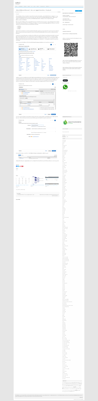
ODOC (67, 385)
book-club (63, 160)
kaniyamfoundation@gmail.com (75, 38)
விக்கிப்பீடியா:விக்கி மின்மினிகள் (65, 377)
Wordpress (67, 388)
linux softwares (64, 238)
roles (24, 189)
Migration (63, 244)
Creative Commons (64, 171)
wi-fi (62, 321)
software (63, 294)
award (63, 155)
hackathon (63, 208)
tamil (74, 387)
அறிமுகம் (16, 6)
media (63, 243)
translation (63, 311)
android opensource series (67, 382)
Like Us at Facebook (65, 128)
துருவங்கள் (66, 391)
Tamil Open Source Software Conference (66, 301)
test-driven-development (65, 306)
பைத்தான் (63, 367)
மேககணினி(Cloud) (64, 373)
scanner (63, 280)
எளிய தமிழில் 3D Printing (65, 341)
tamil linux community (64, 299)
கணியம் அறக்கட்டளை (42, 6)
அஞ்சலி (63, 332)
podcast (63, 270)
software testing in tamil (70, 387)
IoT (62, 218)
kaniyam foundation (64, 227)
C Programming (64, 162)
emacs (63, 192)
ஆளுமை (63, 336)
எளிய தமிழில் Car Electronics (65, 342)
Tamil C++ (77, 387)
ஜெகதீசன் (63, 361)
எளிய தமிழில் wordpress (71, 388)
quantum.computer (64, 274)
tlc (63, 388)
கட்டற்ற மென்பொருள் (77, 388)
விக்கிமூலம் (63, 378)
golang (63, 207)
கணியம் (17, 3)
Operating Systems (64, 264)
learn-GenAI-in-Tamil (64, 228)
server (63, 290)
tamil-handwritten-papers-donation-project (67, 305)
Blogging (79, 382)
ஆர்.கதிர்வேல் (63, 335)
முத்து (63, 372)
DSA (78, 383)
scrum (63, 285)
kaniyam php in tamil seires (68, 384)
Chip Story (63, 167)
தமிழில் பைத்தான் (72, 390)
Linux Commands (64, 234)
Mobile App (63, 248)
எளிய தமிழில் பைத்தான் (64, 347)
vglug (62, 315)
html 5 (63, 213)
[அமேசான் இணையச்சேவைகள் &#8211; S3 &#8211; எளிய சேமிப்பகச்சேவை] (37, 180)
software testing (64, 295)
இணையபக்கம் (63, 337)
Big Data (63, 157)
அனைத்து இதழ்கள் (20, 6)
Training (63, 310)
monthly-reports (64, 249)
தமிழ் (76, 390)
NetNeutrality (63, 253)
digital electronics (76, 383)
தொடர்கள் (68, 391)
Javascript (63, 222)
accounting (63, 141)
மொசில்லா (74, 391)
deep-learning (72, 383)
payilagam (63, 265)
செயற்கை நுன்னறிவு (64, 357)
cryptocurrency (64, 172)
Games (63, 203)
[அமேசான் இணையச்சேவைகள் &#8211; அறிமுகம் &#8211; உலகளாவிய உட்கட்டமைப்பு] (23, 180)
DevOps (63, 181)
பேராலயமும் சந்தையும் (64, 366)
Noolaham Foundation (64, 258)
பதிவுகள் (34, 6)
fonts (62, 198)
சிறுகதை (69, 390)
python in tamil (64, 387)
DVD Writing (63, 186)
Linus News (63, 233)
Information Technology (65, 217)
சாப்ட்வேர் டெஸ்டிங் (66, 390)
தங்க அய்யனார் (63, 362)
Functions (63, 202)
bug (62, 161)
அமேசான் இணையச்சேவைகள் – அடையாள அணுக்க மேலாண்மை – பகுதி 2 (25, 194)
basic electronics (75, 382)
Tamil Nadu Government (65, 300)
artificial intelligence (64, 150)
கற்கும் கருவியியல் (64, 352)
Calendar (63, 166)
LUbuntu (63, 239)
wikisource (63, 325)
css (65, 383)
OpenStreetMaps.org (64, 263)
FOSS (63, 384)
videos (63, 316)
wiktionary (63, 326)
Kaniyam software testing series (74, 384)
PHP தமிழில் (63, 269)
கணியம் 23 (63, 351)
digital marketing (64, 182)
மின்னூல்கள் (25, 6)
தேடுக (63, 9)
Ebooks (63, 187)
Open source (70, 385)
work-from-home (64, 330)
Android (63, 382)
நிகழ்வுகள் (29, 6)
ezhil (62, 197)
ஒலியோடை (38, 6)
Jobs (62, 223)
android (63, 146)
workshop (63, 331)
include (65, 384)
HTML (63, 212)
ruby (62, 279)
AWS (18, 189)
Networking (63, 254)
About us (47, 6)
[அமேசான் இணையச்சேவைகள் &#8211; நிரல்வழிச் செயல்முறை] (52, 180)
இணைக (65, 80)
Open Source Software (64, 259)
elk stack (63, 191)
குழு (31, 6)
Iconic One (75, 399)
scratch (63, 284)
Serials (63, 289)
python (80, 385)
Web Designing (64, 320)
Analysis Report (64, 145)
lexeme (63, 229)
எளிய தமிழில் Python (64, 346)
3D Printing (63, 140)
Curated (63, 176)
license (63, 232)
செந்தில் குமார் (63, 356)
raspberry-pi (63, 275)
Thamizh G (79, 387)
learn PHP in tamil (80, 384)
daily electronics (68, 383)
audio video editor (64, 151)
